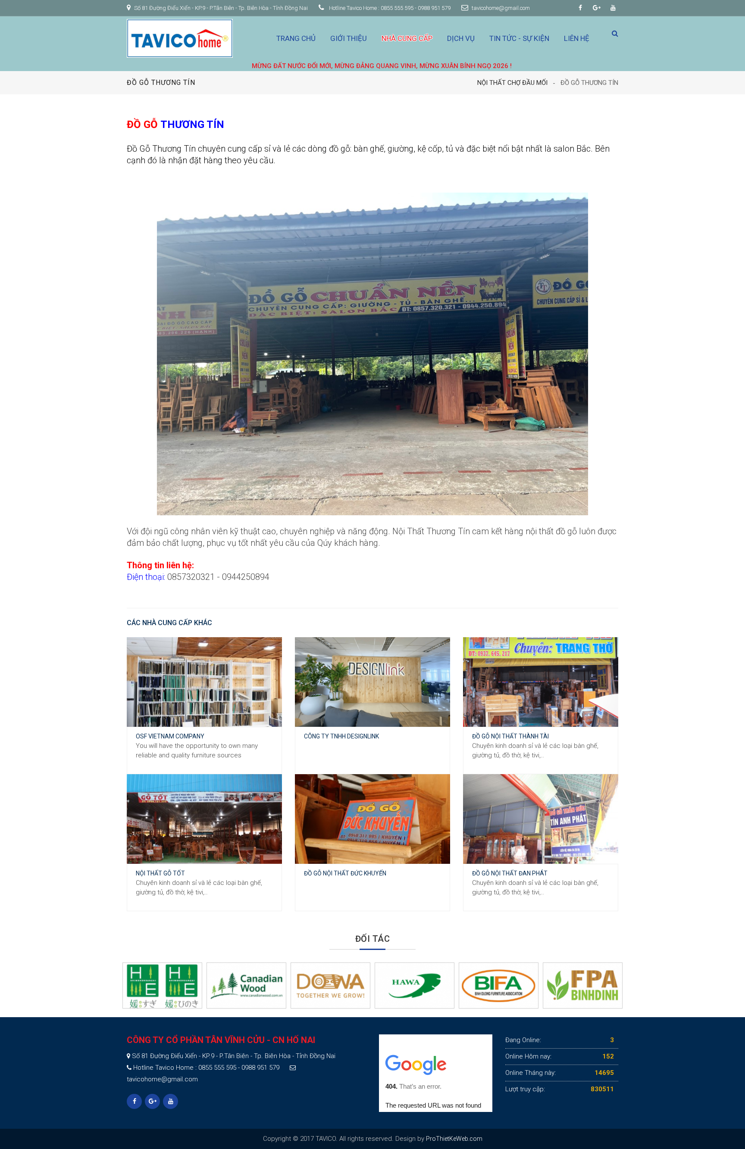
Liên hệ (576, 38)
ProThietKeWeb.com (454, 1138)
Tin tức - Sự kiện (519, 38)
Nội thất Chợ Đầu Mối (512, 83)
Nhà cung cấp (407, 38)
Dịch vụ (461, 38)
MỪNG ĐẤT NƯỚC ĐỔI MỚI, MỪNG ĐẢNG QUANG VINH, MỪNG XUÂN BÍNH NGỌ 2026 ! (322, 66)
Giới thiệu (348, 38)
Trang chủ (296, 38)
